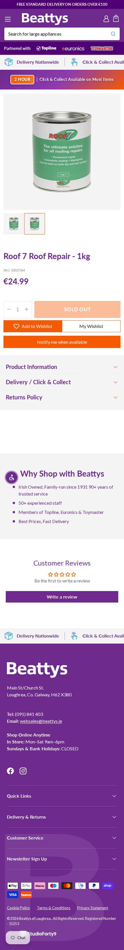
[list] (62, 152)
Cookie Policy (18, 908)
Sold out (77, 309)
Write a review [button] (62, 596)
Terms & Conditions (53, 908)
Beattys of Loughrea (35, 918)
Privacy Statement (92, 908)
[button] (116, 19)
